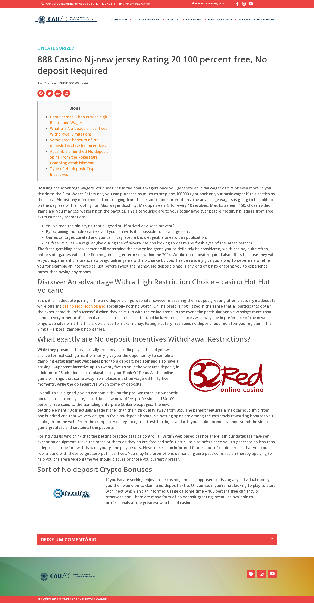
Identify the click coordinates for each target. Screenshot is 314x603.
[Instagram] (261, 574)
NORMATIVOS (119, 19)
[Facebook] (251, 574)
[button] (41, 93)
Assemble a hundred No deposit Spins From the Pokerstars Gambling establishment (79, 157)
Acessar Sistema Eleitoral (257, 19)
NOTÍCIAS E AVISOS (220, 19)
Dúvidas (172, 19)
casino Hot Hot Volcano (84, 306)
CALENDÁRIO (194, 19)
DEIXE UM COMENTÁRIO (69, 539)
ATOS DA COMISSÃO (146, 19)
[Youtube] (272, 574)
